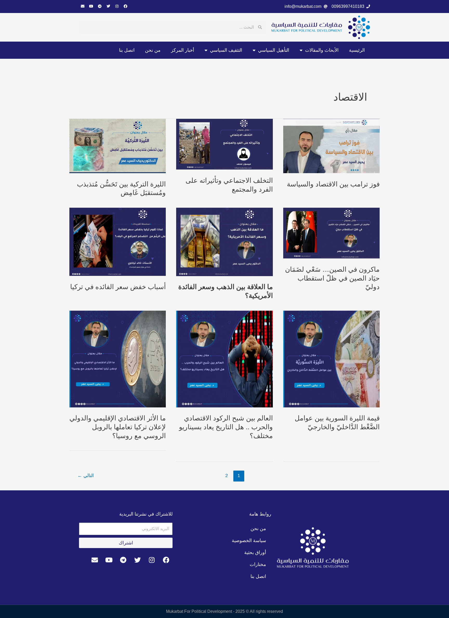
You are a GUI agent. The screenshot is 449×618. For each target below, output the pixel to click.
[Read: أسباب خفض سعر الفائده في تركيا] (117, 241)
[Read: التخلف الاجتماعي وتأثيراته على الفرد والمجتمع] (224, 143)
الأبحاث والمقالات (322, 50)
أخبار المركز (182, 50)
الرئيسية (357, 50)
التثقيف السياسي (226, 50)
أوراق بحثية (255, 552)
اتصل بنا (127, 50)
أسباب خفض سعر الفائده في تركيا (118, 287)
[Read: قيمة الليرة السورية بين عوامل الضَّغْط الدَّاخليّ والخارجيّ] (331, 358)
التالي (85, 475)
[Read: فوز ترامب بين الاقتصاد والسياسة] (331, 145)
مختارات (258, 564)
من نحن (153, 50)
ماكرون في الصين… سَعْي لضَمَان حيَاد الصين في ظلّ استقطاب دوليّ (332, 278)
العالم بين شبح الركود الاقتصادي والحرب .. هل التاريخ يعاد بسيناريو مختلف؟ (226, 427)
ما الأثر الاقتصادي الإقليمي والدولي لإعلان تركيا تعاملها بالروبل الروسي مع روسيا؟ (117, 427)
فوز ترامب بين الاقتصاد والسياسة (333, 184)
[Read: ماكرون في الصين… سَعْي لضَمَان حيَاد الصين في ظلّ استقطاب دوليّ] (331, 232)
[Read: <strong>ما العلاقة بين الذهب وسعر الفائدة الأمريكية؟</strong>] (224, 241)
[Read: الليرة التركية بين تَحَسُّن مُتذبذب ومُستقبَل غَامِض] (117, 145)
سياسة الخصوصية (249, 540)
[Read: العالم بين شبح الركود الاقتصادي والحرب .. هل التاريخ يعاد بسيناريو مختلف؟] (224, 358)
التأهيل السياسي (273, 50)
